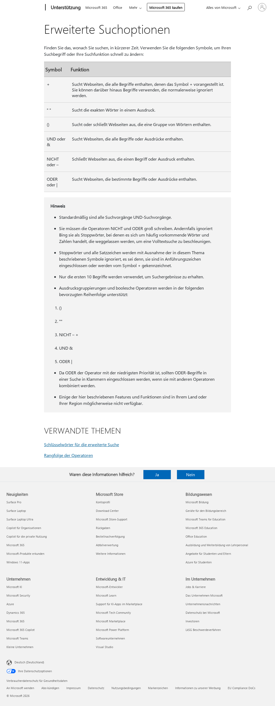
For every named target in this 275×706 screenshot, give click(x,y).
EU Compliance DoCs (241, 688)
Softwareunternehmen (110, 638)
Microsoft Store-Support (111, 519)
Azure (10, 604)
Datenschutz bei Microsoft (203, 613)
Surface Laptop (16, 511)
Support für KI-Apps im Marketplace (119, 604)
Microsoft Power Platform (112, 630)
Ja (157, 474)
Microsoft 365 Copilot (20, 630)
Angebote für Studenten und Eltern (208, 554)
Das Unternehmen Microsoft (204, 595)
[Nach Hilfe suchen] (249, 7)
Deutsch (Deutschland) (29, 662)
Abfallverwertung (107, 545)
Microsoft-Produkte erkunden (25, 554)
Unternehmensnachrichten (203, 604)
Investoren (192, 621)
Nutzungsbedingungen (126, 688)
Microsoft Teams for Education (205, 519)
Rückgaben (103, 528)
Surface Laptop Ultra (19, 519)
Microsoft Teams (17, 638)
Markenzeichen (158, 688)
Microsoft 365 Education (201, 528)
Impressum (73, 688)
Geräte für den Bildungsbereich (206, 511)
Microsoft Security (18, 595)
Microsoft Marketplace (110, 621)
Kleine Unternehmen (19, 647)
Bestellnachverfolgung (110, 536)
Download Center (107, 511)
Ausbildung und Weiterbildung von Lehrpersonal (217, 545)
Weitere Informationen (110, 554)
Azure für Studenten (199, 562)
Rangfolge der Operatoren (68, 455)
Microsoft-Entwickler (109, 587)
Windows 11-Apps (18, 562)
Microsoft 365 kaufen (165, 7)
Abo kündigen (50, 688)
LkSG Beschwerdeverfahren (203, 630)
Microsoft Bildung (197, 502)
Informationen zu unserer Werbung (197, 688)
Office (117, 7)
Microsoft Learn (106, 595)
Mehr (133, 7)
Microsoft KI (14, 587)
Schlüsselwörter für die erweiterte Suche (81, 444)
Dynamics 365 (15, 613)
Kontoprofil (103, 502)
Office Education (196, 536)
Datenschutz (96, 688)
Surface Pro (13, 502)
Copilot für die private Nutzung (26, 536)
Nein (190, 474)
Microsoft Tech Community (113, 613)
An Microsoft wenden (20, 688)
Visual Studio (104, 647)
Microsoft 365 (96, 7)
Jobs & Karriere (196, 587)
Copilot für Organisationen (23, 528)
